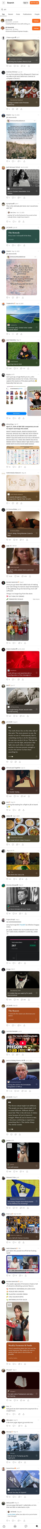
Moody (8, 1432)
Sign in (25, 3)
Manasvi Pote (11, 1177)
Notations (13, 670)
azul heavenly (11, 340)
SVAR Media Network (13, 473)
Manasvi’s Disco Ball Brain (17, 1199)
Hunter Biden (12, 1514)
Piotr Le (9, 1214)
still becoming (14, 707)
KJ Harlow (9, 204)
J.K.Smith (9, 227)
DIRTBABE (13, 1512)
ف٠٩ (8, 850)
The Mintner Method (16, 100)
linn (7, 1406)
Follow (36, 21)
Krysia (8, 374)
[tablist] (20, 14)
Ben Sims (13, 212)
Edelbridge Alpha (15, 1490)
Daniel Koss (10, 1468)
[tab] (3, 14)
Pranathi (22, 925)
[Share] (29, 66)
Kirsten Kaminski (12, 582)
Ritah (11, 789)
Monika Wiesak (11, 885)
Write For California (16, 1235)
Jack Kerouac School (13, 167)
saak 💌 (9, 546)
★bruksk (9, 1420)
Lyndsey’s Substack (16, 59)
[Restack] (17, 109)
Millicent (9, 1503)
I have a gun (10, 37)
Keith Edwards (11, 1248)
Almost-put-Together (13, 768)
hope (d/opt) (10, 919)
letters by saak (14, 567)
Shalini (8, 115)
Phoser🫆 (9, 1370)
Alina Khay (10, 424)
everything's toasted (16, 837)
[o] (23, 1152)
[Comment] (13, 109)
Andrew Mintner (12, 72)
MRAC (8, 816)
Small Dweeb (14, 361)
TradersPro (10, 303)
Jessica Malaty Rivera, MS (15, 1060)
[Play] (8, 1160)
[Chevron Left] (3, 2)
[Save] (36, 60)
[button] (4, 1526)
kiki (7, 685)
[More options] (38, 37)
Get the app (34, 3)
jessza (8, 1140)
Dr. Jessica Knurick (15, 1082)
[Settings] (38, 1160)
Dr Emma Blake (11, 509)
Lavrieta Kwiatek (12, 1031)
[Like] (7, 761)
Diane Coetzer (11, 649)
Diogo (8, 969)
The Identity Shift (15, 990)
